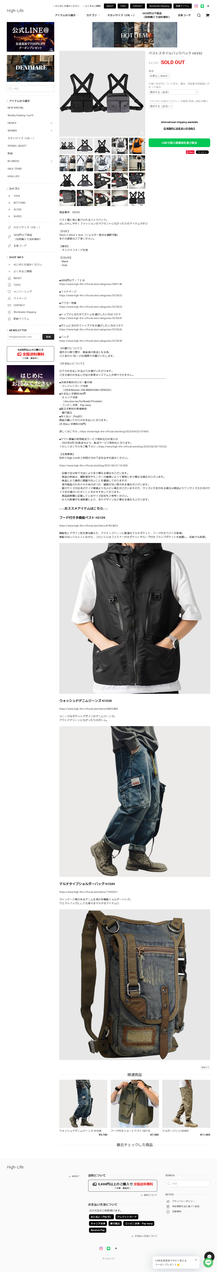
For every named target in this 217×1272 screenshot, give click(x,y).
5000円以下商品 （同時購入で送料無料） (156, 15)
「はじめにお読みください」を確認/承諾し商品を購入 (178, 101)
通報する (205, 1067)
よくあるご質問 (93, 6)
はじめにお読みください (67, 6)
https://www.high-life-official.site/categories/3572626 (90, 329)
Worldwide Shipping (159, 6)
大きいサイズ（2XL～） (121, 15)
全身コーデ (184, 15)
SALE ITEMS (15, 168)
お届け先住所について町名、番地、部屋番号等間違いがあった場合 (179, 85)
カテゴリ (91, 15)
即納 (10, 153)
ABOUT (109, 6)
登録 (48, 336)
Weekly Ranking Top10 (21, 115)
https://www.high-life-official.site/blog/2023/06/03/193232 (132, 446)
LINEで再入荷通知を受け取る (179, 143)
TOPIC (123, 6)
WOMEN (12, 130)
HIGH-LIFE (13, 176)
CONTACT (137, 6)
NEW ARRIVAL (16, 107)
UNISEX (12, 123)
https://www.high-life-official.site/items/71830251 (88, 892)
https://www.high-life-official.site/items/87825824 (88, 525)
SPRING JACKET (17, 146)
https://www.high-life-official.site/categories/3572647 (90, 318)
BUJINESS (13, 161)
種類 (151, 71)
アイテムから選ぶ (65, 15)
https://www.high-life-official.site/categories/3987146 (90, 284)
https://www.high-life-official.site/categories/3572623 (90, 295)
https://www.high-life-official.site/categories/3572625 (90, 306)
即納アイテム (182, 6)
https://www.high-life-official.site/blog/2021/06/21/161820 (93, 465)
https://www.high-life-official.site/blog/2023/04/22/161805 (114, 431)
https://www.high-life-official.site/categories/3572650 (90, 340)
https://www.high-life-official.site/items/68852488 (88, 708)
